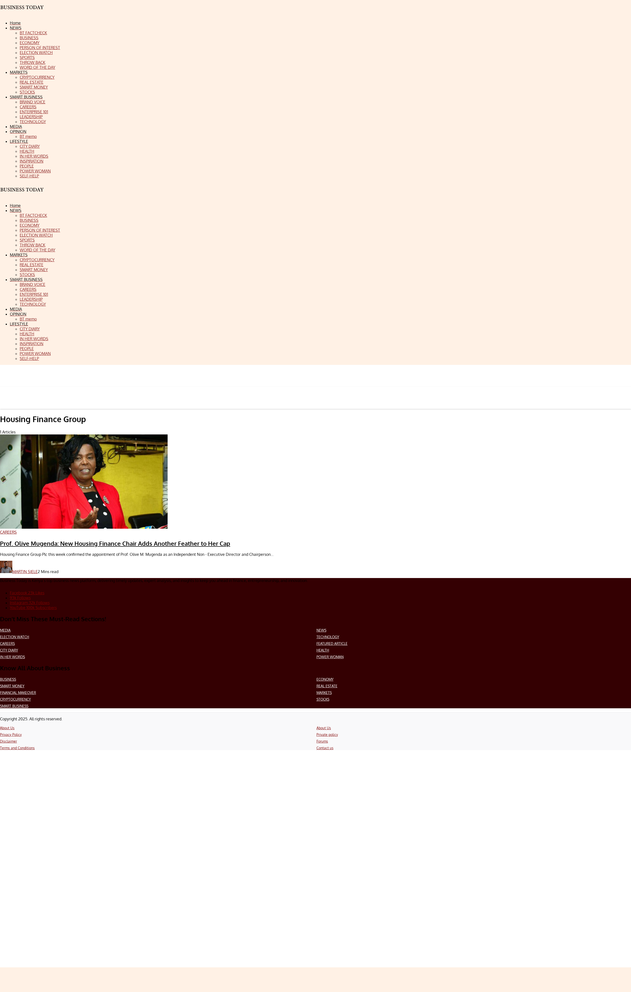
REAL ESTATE (326, 686)
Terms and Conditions (17, 748)
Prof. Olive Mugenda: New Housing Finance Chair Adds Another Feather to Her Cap (115, 543)
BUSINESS (8, 679)
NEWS (321, 630)
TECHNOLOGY (327, 637)
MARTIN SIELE (25, 571)
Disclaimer (8, 741)
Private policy (327, 734)
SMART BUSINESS (14, 706)
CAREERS (7, 643)
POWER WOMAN (330, 657)
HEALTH (322, 650)
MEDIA (5, 630)
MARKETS (324, 693)
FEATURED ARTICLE (332, 643)
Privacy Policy (11, 734)
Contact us (324, 748)
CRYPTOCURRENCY (15, 699)
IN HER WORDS (12, 657)
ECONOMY (324, 679)
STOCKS (322, 699)
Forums (322, 741)
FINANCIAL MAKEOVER (18, 693)
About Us (7, 728)
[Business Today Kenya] (22, 194)
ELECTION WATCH (14, 637)
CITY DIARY (9, 650)
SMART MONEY (12, 686)
